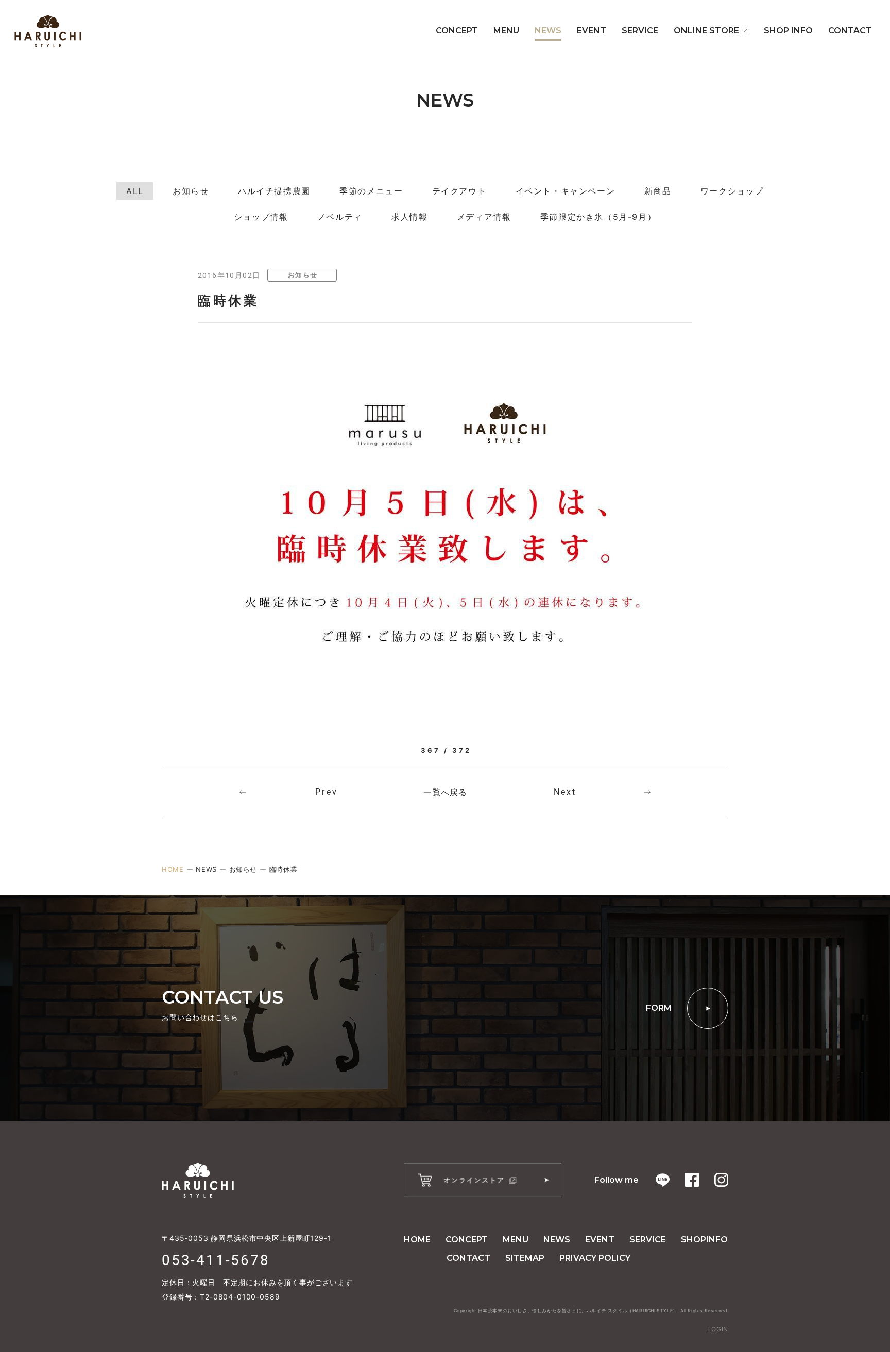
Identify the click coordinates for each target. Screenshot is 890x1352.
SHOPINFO (704, 1239)
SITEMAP (524, 1258)
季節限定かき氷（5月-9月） (598, 217)
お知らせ (191, 191)
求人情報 (409, 217)
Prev (326, 792)
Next (565, 792)
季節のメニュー (371, 191)
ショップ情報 (261, 217)
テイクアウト (459, 191)
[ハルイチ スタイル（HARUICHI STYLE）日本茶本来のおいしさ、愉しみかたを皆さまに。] (47, 31)
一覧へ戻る (445, 792)
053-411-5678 (216, 1260)
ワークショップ (732, 191)
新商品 (658, 191)
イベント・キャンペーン (565, 191)
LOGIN (717, 1329)
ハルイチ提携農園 (274, 191)
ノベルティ (340, 217)
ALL (135, 191)
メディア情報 (484, 217)
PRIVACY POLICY (594, 1258)
